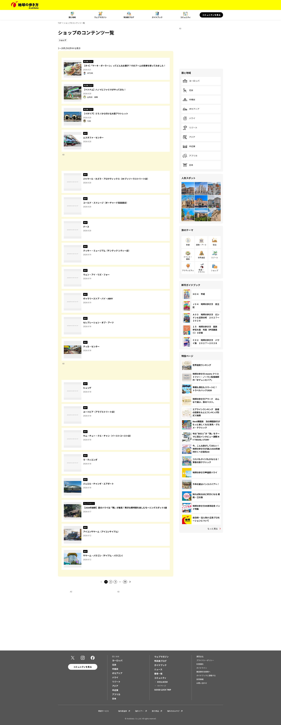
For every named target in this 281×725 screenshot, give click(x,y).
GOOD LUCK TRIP (162, 689)
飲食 (188, 244)
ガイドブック (157, 17)
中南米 (192, 99)
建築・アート (201, 244)
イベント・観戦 (188, 258)
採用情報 (199, 679)
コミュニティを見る (211, 14)
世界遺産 (201, 257)
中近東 (192, 146)
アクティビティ (188, 270)
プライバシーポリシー (205, 660)
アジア (192, 137)
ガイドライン (201, 668)
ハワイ (192, 118)
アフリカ (193, 156)
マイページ (161, 685)
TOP (59, 23)
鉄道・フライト (201, 270)
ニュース (158, 669)
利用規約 (199, 664)
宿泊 (214, 244)
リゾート (193, 128)
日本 (191, 165)
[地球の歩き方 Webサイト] (24, 5)
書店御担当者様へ (203, 671)
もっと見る (213, 528)
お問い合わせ (201, 683)
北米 (191, 90)
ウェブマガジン (100, 17)
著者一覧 (158, 673)
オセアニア (194, 109)
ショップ (214, 270)
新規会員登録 (162, 682)
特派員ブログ (129, 17)
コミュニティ (185, 17)
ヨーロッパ (194, 81)
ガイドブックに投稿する (206, 675)
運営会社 (199, 656)
